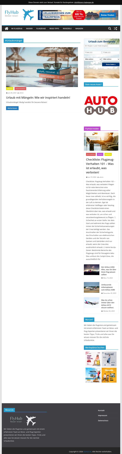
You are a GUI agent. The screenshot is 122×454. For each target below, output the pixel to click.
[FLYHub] (25, 416)
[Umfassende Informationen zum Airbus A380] (91, 289)
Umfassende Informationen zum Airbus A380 (108, 287)
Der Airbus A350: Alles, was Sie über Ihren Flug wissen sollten (108, 271)
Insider (29, 28)
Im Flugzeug (16, 28)
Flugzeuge (41, 28)
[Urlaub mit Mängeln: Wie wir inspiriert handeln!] (42, 67)
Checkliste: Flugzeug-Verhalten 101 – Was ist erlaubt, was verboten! (100, 165)
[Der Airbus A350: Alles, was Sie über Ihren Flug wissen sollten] (91, 272)
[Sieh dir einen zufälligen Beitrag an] (115, 28)
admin (21, 93)
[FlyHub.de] (6, 28)
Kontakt (101, 410)
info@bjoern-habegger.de (84, 2)
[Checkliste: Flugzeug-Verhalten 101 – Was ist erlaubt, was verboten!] (101, 142)
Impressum (102, 415)
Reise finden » (111, 64)
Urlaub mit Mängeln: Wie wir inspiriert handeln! (38, 97)
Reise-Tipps (54, 28)
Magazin (79, 28)
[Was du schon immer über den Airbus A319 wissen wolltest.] (91, 305)
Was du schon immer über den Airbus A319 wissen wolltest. (107, 304)
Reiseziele (67, 28)
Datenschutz (103, 420)
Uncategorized (20, 88)
